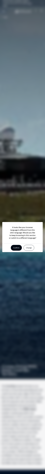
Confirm (16, 248)
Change (29, 248)
